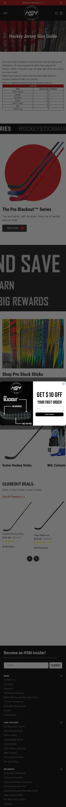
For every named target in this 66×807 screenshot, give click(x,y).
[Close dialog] (63, 383)
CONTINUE (49, 414)
